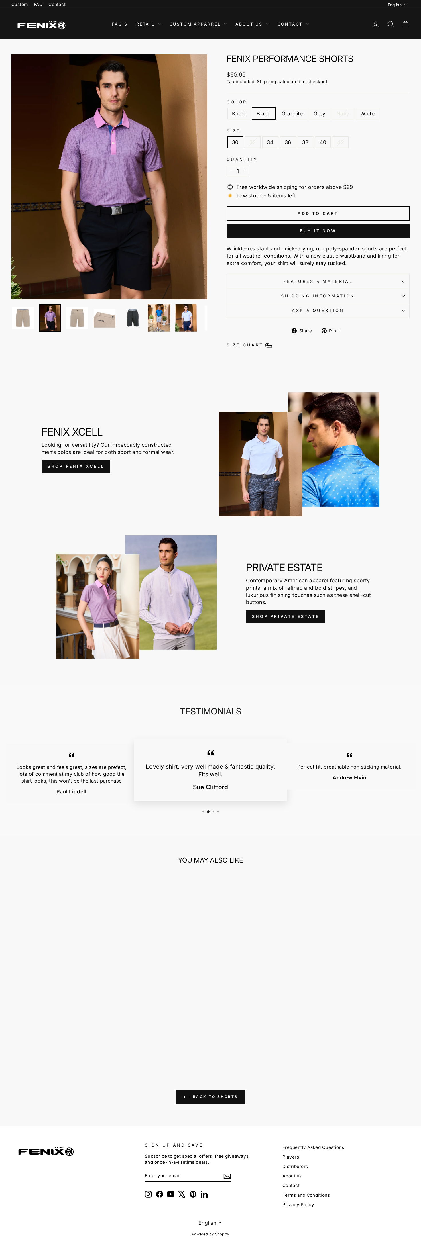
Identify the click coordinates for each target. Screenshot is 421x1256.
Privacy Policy (298, 1204)
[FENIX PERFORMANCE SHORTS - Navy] (70, 1041)
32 (252, 142)
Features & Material (318, 281)
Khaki (239, 114)
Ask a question (318, 310)
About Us (249, 23)
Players (290, 1157)
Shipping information (318, 295)
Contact (57, 4)
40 (323, 142)
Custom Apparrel (196, 23)
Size (233, 130)
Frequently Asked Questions (313, 1147)
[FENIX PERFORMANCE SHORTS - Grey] (63, 1041)
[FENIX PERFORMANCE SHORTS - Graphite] (55, 1041)
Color (237, 101)
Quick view (59, 1013)
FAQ (38, 4)
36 (288, 142)
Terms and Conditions (306, 1195)
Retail (146, 23)
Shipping (266, 81)
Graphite (292, 114)
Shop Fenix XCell (76, 466)
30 (235, 142)
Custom (19, 4)
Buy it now (318, 230)
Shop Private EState (285, 616)
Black (263, 114)
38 (305, 142)
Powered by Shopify (210, 1234)
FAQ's (120, 23)
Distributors (295, 1166)
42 (340, 142)
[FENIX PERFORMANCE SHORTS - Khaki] (39, 1041)
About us (292, 1176)
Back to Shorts (214, 1097)
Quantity (242, 159)
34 (270, 142)
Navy (343, 114)
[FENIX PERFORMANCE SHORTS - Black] (47, 1041)
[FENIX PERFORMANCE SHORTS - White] (78, 1041)
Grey (320, 114)
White (367, 114)
